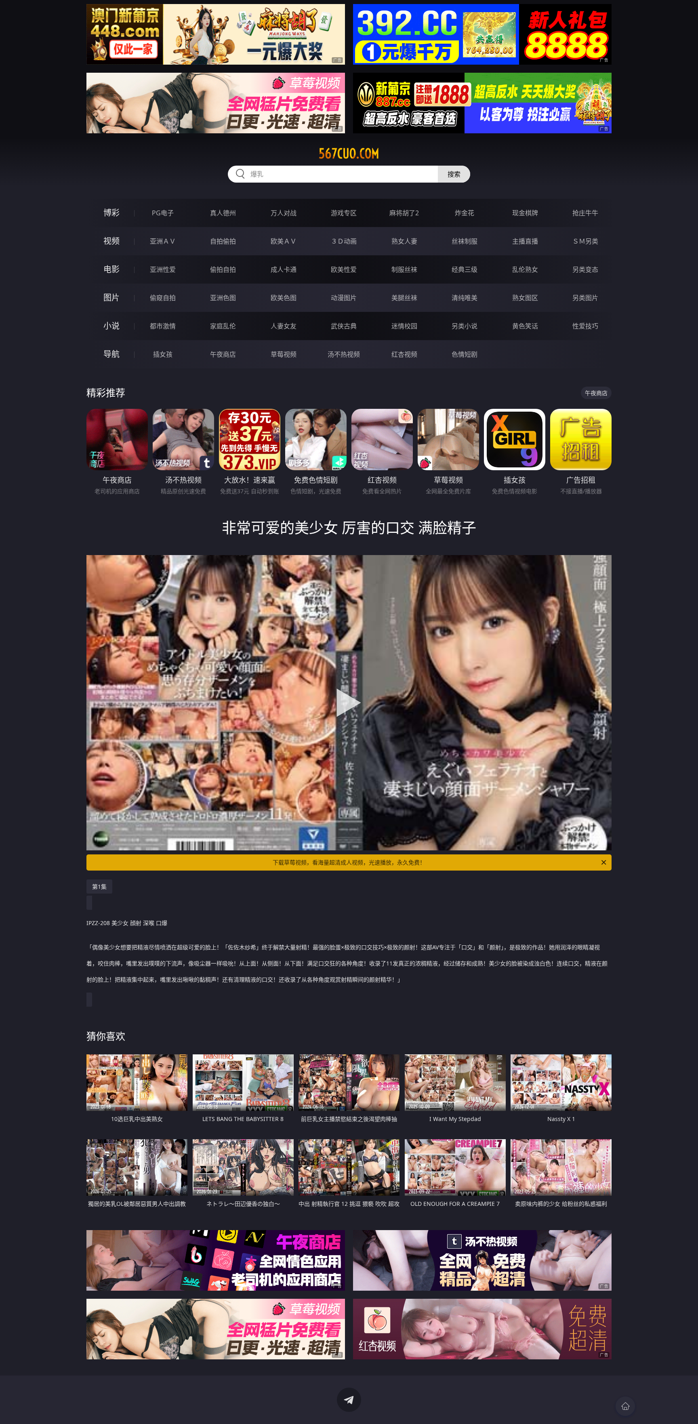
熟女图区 (525, 297)
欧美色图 (283, 297)
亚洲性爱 (163, 269)
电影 (111, 269)
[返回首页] (625, 1406)
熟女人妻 (404, 241)
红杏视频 (404, 354)
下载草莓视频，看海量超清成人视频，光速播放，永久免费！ (349, 862)
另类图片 (585, 297)
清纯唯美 (464, 297)
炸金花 (464, 212)
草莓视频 (283, 354)
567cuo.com (349, 153)
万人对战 (283, 212)
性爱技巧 (585, 326)
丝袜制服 (464, 241)
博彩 (111, 212)
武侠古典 (344, 326)
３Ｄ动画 (344, 241)
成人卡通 (283, 269)
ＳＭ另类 (585, 241)
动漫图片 (344, 297)
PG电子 (163, 212)
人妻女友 (283, 326)
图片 (111, 297)
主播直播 (525, 241)
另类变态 (585, 269)
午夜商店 (223, 354)
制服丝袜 (404, 269)
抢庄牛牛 (585, 212)
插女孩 (162, 354)
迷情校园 (404, 326)
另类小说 (464, 326)
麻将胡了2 (404, 212)
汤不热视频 (344, 354)
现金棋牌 (525, 212)
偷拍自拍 (223, 269)
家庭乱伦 (223, 326)
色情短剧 (464, 354)
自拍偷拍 (223, 241)
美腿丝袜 (404, 297)
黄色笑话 (525, 326)
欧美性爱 (344, 269)
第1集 (99, 886)
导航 (111, 354)
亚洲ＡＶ (163, 241)
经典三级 (464, 269)
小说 (111, 325)
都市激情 (163, 326)
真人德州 (223, 212)
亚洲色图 (223, 297)
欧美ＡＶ (283, 241)
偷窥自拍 (163, 297)
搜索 (454, 174)
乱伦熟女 (525, 269)
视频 (111, 241)
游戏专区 (344, 212)
